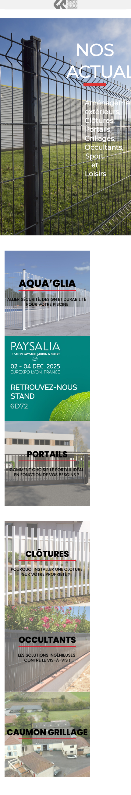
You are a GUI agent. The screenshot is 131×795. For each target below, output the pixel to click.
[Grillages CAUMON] (65, 4)
